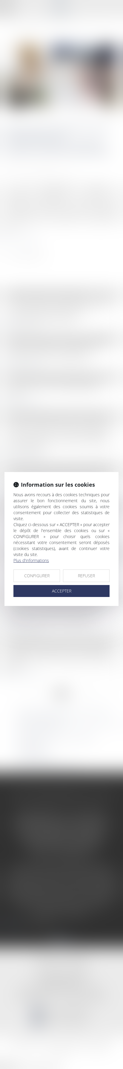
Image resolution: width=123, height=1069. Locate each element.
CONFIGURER (37, 575)
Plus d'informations (31, 560)
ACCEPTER (61, 591)
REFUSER (86, 575)
